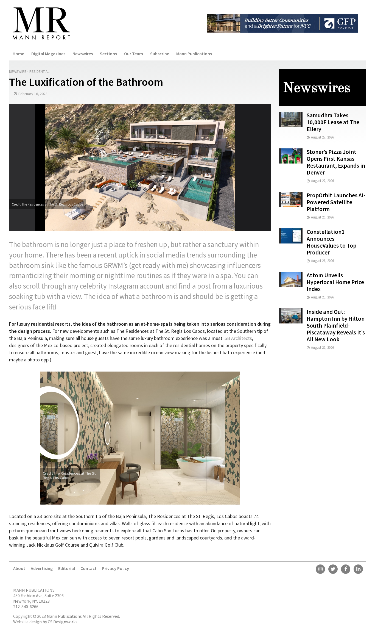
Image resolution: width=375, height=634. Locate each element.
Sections (108, 53)
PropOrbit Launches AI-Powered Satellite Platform (336, 202)
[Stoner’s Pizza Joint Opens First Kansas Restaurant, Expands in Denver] (291, 155)
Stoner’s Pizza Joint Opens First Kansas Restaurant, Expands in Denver (336, 162)
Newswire (17, 71)
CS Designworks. (63, 621)
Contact (88, 568)
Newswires (82, 53)
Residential (39, 71)
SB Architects (238, 338)
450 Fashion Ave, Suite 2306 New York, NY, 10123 (38, 598)
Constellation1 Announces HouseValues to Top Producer (331, 242)
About (19, 568)
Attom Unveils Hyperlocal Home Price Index (335, 282)
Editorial (66, 568)
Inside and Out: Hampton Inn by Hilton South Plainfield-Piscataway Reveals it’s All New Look (336, 325)
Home (18, 53)
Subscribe (159, 53)
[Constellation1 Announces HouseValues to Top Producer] (291, 235)
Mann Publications (194, 53)
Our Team (133, 53)
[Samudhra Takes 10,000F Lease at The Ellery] (291, 118)
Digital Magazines (48, 53)
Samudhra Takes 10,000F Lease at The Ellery (333, 122)
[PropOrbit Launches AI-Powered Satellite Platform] (291, 198)
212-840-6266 (25, 606)
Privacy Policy (115, 568)
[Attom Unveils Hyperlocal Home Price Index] (291, 278)
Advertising (42, 568)
